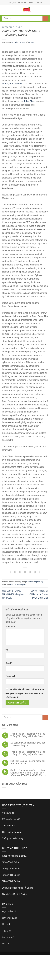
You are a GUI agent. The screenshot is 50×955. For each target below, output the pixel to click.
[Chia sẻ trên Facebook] (17, 572)
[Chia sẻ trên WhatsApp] (12, 572)
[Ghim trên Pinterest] (32, 572)
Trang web (10, 676)
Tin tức (31, 2)
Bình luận (11, 626)
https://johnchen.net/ (12, 83)
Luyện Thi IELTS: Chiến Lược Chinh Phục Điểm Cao (38, 594)
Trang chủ (12, 2)
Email (9, 663)
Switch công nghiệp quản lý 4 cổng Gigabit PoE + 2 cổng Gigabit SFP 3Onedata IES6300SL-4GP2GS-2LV (28, 773)
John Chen (29, 101)
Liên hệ (39, 2)
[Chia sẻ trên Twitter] (22, 572)
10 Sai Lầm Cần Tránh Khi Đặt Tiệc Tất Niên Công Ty (27, 744)
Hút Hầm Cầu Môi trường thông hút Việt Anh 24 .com (27, 762)
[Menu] (3, 9)
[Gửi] (45, 18)
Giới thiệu (22, 2)
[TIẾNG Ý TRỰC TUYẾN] (27, 10)
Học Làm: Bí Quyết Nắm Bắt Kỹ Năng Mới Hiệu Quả (13, 594)
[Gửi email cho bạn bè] (27, 572)
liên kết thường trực (18, 585)
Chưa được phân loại (12, 27)
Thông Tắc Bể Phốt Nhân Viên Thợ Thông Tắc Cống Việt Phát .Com (27, 735)
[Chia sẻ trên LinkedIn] (37, 572)
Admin (31, 42)
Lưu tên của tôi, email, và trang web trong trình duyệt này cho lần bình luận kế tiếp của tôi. (25, 693)
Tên (8, 650)
